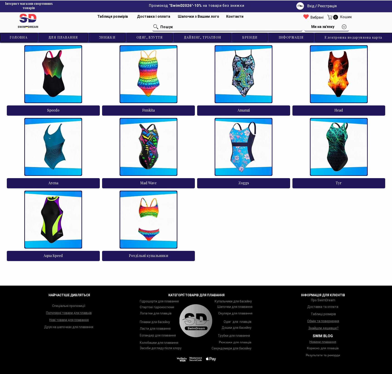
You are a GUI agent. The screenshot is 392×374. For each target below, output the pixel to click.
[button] (333, 17)
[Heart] (306, 16)
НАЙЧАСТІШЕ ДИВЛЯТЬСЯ (69, 295)
